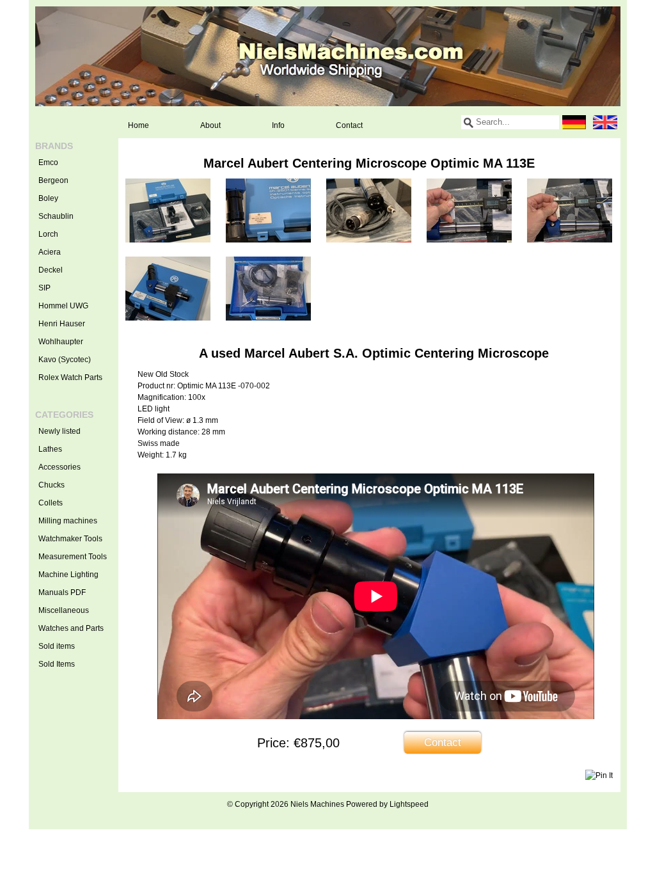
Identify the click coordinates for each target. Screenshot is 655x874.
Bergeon (53, 180)
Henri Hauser (61, 323)
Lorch (48, 234)
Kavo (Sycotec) (64, 359)
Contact (349, 125)
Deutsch (574, 122)
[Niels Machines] (327, 56)
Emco (48, 162)
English (605, 122)
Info (278, 125)
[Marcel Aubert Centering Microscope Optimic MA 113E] (168, 239)
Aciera (49, 252)
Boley (48, 198)
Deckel (50, 270)
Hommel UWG (63, 305)
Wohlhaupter (60, 341)
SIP (44, 287)
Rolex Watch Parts (70, 377)
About (210, 125)
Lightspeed (409, 804)
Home (138, 125)
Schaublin (56, 216)
